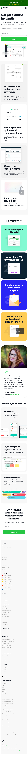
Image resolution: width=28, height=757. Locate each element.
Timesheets (4, 691)
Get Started (14, 39)
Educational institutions (7, 647)
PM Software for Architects (7, 703)
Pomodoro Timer (5, 616)
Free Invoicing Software (7, 716)
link (14, 122)
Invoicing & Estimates (6, 610)
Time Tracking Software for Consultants (10, 714)
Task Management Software (7, 718)
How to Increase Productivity (8, 732)
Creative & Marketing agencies (8, 639)
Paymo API (4, 633)
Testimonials (4, 565)
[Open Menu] (25, 8)
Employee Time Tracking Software (9, 712)
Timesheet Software (6, 720)
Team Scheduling (5, 604)
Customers (4, 563)
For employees (5, 655)
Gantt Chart (4, 608)
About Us (4, 554)
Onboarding (4, 559)
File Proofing (4, 614)
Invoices (3, 689)
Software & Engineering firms (8, 641)
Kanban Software (5, 705)
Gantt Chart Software (6, 724)
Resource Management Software (8, 722)
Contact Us (4, 671)
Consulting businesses (6, 645)
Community (4, 669)
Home (3, 545)
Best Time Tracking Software (7, 709)
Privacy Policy (4, 745)
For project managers (6, 653)
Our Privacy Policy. (16, 750)
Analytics (4, 693)
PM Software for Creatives (7, 701)
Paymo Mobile (5, 624)
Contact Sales (4, 557)
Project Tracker (5, 730)
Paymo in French (7, 587)
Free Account (4, 552)
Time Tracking (5, 596)
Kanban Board (5, 600)
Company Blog (5, 667)
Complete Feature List (6, 548)
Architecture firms (5, 643)
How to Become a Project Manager (9, 728)
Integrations (4, 631)
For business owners (6, 651)
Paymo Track (4, 622)
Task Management (5, 598)
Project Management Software (8, 707)
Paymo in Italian (7, 583)
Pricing (3, 550)
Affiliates (3, 569)
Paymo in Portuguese (8, 585)
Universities (4, 661)
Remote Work (4, 659)
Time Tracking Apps (6, 726)
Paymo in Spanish (7, 581)
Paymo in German (7, 575)
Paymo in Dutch (7, 577)
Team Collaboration (6, 602)
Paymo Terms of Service (20, 744)
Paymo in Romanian (8, 579)
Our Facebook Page (8, 677)
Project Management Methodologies (9, 734)
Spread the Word (5, 567)
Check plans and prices (13, 4)
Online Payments (5, 612)
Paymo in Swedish (7, 589)
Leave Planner (5, 606)
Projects (3, 687)
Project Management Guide (7, 699)
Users (3, 685)
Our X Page (6, 675)
